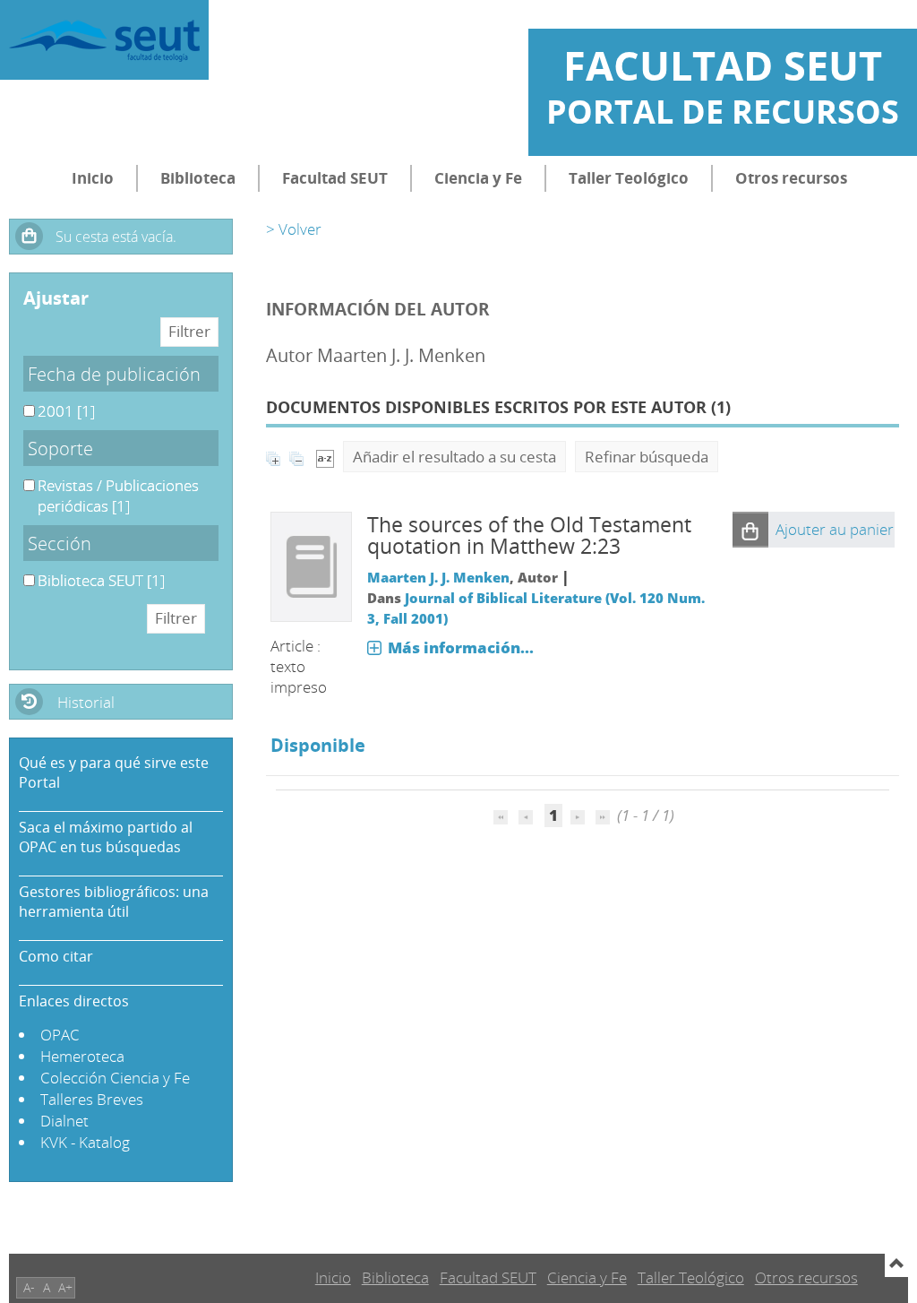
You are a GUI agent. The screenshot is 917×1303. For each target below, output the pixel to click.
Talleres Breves (91, 1099)
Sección (59, 543)
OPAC (60, 1034)
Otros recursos (791, 178)
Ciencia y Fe (478, 178)
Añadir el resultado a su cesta (454, 456)
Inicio (93, 178)
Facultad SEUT (335, 178)
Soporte (60, 448)
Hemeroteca (82, 1056)
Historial (86, 702)
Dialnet (64, 1120)
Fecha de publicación (114, 373)
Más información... (461, 647)
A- (29, 1287)
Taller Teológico (629, 178)
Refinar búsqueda (646, 456)
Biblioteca (198, 178)
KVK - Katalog (85, 1142)
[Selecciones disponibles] (325, 456)
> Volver (293, 229)
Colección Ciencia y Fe (115, 1077)
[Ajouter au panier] (750, 529)
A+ (65, 1287)
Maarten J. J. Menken (438, 577)
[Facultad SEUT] (104, 40)
